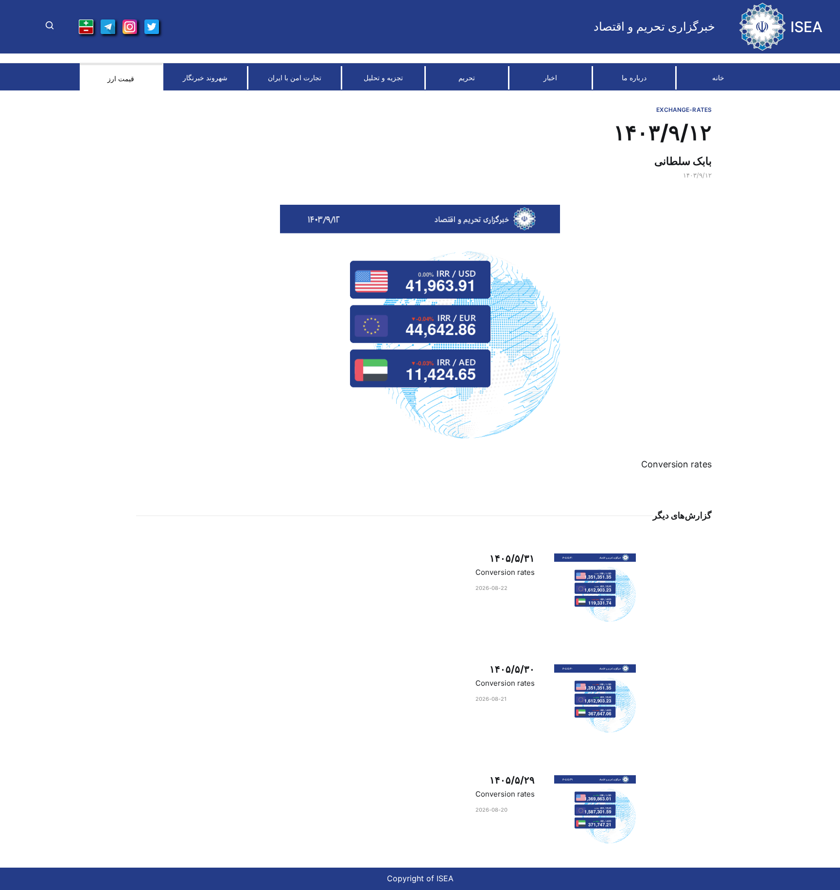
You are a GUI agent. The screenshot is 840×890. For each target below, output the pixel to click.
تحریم (466, 77)
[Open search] (49, 27)
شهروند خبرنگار (205, 77)
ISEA (806, 26)
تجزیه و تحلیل (383, 77)
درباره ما (634, 77)
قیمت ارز (120, 78)
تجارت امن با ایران (294, 77)
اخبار (550, 77)
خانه (718, 77)
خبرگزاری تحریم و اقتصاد (654, 27)
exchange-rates (684, 109)
